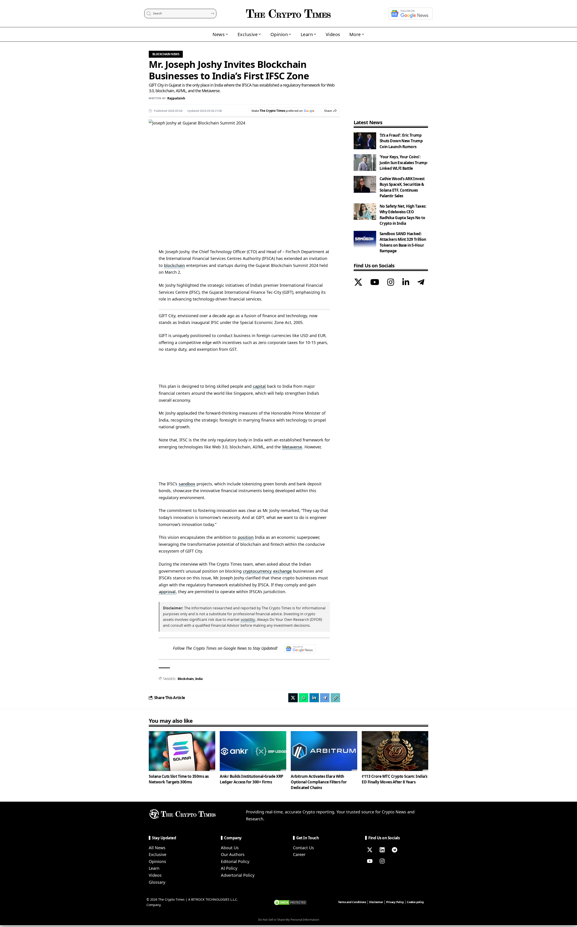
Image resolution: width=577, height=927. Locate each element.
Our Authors (233, 854)
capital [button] (259, 386)
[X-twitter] (369, 850)
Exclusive (157, 854)
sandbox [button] (187, 483)
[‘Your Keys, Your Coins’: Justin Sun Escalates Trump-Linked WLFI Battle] (365, 162)
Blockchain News (165, 54)
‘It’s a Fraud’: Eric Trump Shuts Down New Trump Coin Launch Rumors (401, 141)
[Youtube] (369, 861)
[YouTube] (375, 282)
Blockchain (185, 679)
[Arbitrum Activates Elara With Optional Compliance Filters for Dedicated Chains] (324, 751)
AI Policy (229, 868)
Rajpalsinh (176, 98)
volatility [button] (248, 619)
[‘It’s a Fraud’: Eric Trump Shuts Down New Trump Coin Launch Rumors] (365, 140)
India (199, 679)
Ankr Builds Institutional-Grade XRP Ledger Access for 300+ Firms (251, 779)
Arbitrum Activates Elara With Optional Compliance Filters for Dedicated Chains (319, 782)
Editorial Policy (235, 861)
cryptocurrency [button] (257, 571)
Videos (155, 875)
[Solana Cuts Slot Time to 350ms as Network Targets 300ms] (182, 751)
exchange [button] (282, 571)
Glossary (157, 882)
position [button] (246, 537)
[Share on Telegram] (325, 697)
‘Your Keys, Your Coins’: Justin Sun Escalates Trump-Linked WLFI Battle (404, 162)
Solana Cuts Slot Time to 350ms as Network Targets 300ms (179, 779)
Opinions (157, 861)
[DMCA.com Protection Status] (290, 902)
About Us (230, 847)
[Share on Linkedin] (314, 697)
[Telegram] (421, 282)
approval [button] (167, 591)
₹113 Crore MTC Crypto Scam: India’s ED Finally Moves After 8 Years (394, 779)
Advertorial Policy (237, 875)
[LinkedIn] (406, 282)
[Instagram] (391, 282)
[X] (358, 282)
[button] (335, 697)
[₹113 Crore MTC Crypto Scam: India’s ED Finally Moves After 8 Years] (395, 751)
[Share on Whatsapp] (303, 697)
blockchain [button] (174, 265)
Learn (154, 868)
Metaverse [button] (292, 447)
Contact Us (303, 847)
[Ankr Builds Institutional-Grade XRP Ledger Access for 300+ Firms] (253, 751)
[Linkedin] (382, 850)
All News (157, 847)
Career (299, 854)
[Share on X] (293, 697)
